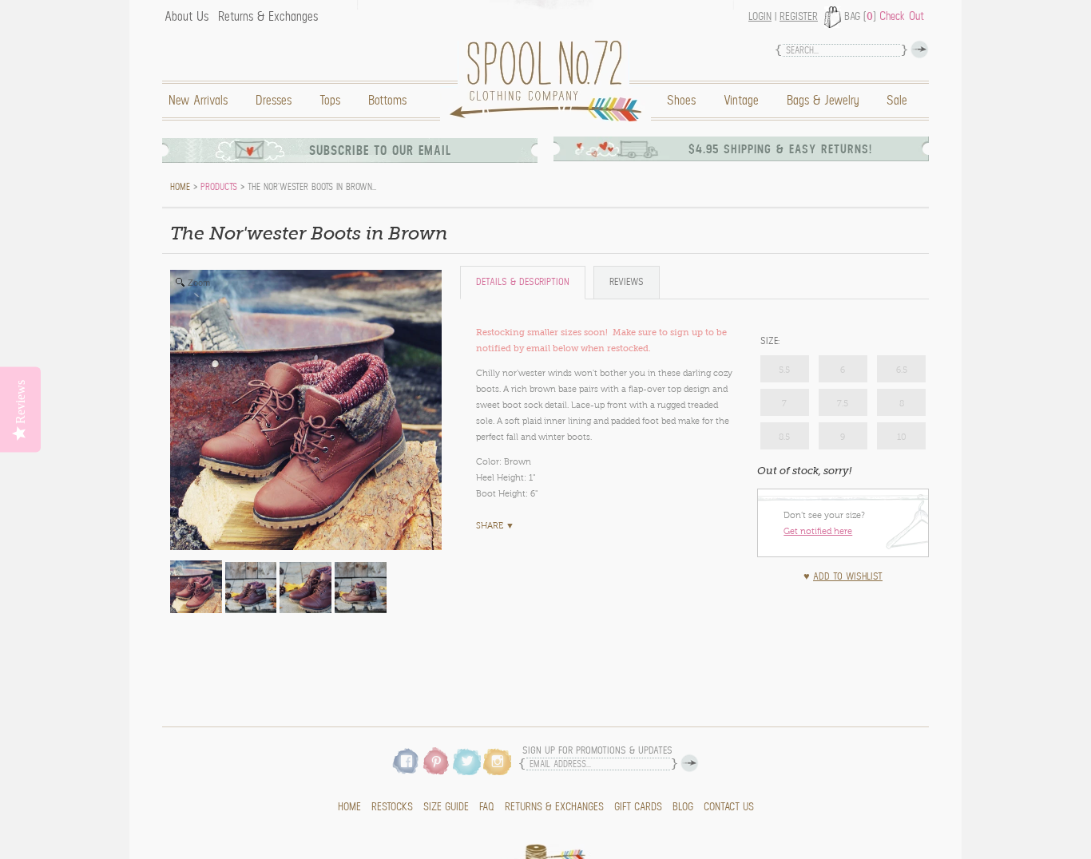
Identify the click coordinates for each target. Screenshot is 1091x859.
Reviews (626, 282)
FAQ (486, 807)
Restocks (392, 807)
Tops (329, 100)
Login (760, 16)
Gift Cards (638, 807)
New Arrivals (198, 100)
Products (218, 187)
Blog (682, 807)
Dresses (274, 100)
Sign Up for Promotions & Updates (597, 751)
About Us (186, 16)
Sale (897, 100)
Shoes (681, 100)
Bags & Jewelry (823, 100)
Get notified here (818, 531)
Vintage (741, 100)
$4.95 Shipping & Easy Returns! (780, 149)
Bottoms (387, 100)
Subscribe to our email (380, 150)
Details (522, 282)
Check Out (901, 16)
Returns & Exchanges (268, 16)
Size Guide (446, 807)
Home (549, 81)
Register (799, 16)
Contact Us (729, 807)
